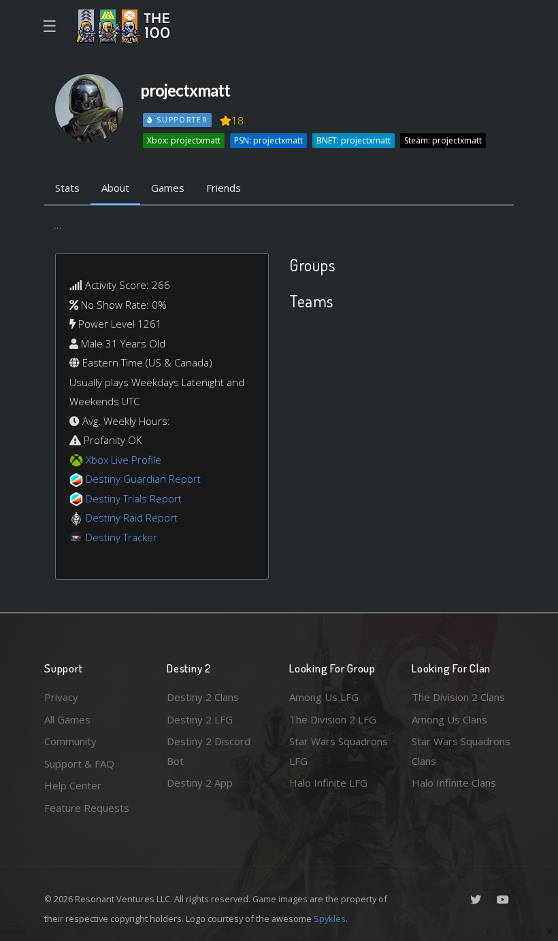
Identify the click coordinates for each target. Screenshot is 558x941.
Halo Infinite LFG (328, 782)
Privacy (61, 697)
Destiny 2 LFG (200, 719)
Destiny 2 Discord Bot (208, 751)
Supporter (180, 119)
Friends (223, 187)
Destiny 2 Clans (203, 697)
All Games (67, 719)
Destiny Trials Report (134, 498)
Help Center (72, 785)
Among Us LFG (324, 697)
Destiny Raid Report (132, 517)
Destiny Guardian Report (143, 478)
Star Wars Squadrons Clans (461, 751)
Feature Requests (86, 808)
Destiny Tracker (121, 537)
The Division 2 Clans (458, 697)
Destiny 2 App (200, 782)
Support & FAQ (79, 763)
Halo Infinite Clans (454, 782)
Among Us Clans (449, 719)
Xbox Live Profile (123, 459)
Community (70, 741)
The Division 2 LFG (332, 719)
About (115, 187)
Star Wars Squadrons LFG (338, 751)
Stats (67, 187)
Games (167, 187)
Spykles (330, 918)
